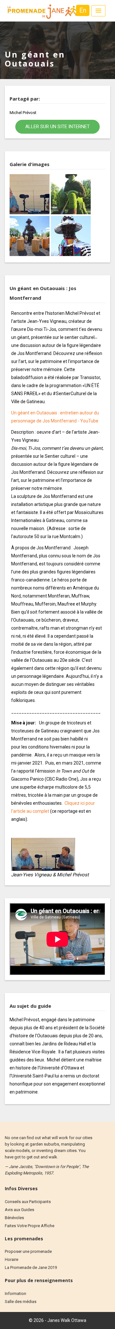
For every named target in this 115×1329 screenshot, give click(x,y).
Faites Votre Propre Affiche (29, 1225)
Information (15, 1293)
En (82, 10)
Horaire (11, 1259)
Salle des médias (20, 1301)
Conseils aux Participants (28, 1201)
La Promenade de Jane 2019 (31, 1267)
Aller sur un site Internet (57, 126)
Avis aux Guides (19, 1209)
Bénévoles (14, 1217)
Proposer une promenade (28, 1251)
